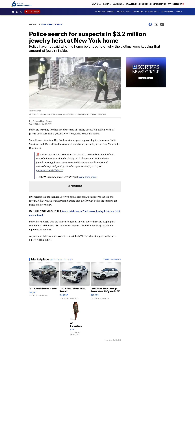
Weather (131, 4)
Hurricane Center (123, 11)
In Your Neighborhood (104, 11)
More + (179, 11)
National (118, 4)
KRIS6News (13, 12)
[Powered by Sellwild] (117, 340)
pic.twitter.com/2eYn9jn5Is (49, 170)
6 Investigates (167, 11)
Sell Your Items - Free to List (61, 260)
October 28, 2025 (87, 176)
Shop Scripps (158, 4)
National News (51, 24)
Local (107, 4)
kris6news (17, 12)
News (32, 24)
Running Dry (138, 11)
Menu (95, 4)
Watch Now (175, 4)
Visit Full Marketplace (112, 259)
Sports (143, 4)
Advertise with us (152, 11)
